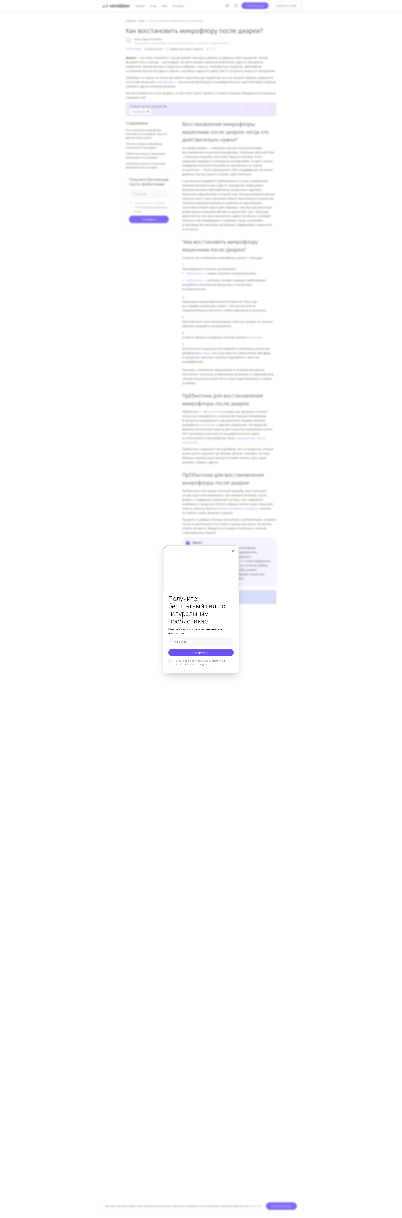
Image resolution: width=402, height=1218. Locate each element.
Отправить (201, 652)
